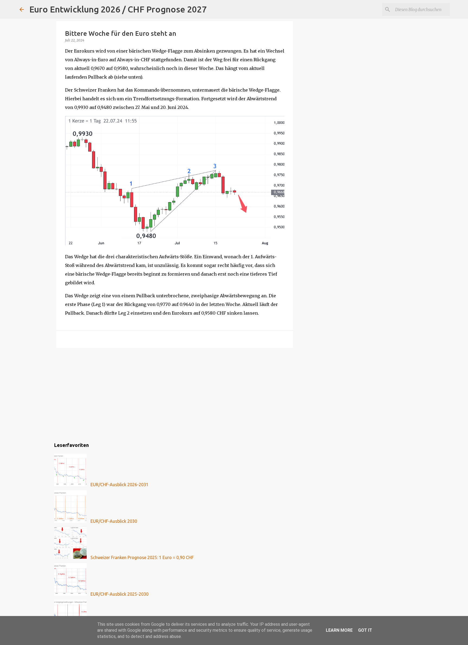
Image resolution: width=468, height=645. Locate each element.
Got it (365, 630)
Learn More (339, 630)
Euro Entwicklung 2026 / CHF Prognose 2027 (118, 9)
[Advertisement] (174, 394)
